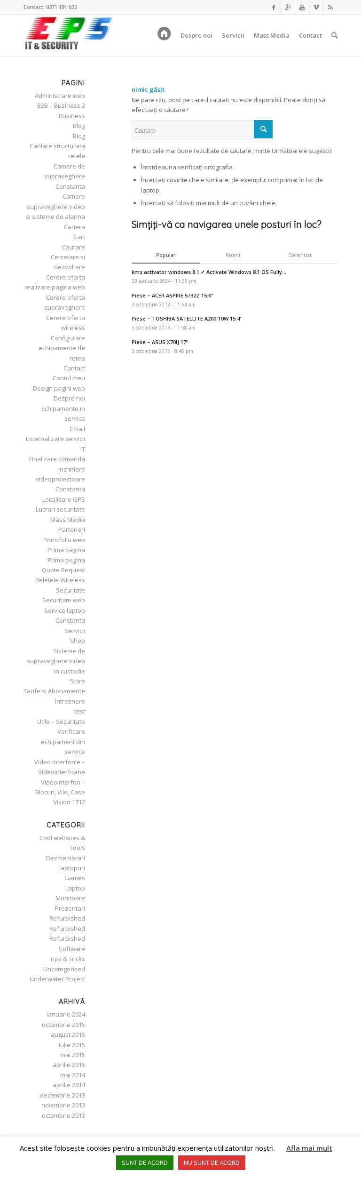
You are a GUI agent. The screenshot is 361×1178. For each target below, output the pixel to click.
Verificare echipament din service (63, 741)
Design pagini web (59, 388)
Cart (79, 236)
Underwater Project (57, 979)
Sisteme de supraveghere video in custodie (56, 661)
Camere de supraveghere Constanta (64, 176)
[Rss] (330, 7)
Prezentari (70, 908)
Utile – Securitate (61, 721)
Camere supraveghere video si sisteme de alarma (55, 206)
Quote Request (63, 570)
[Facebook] (274, 7)
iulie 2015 (72, 1045)
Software (72, 949)
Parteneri (71, 529)
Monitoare (70, 898)
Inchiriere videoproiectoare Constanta (60, 479)
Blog (79, 125)
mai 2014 (72, 1075)
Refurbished (67, 918)
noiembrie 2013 (63, 1105)
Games (74, 877)
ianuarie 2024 (66, 1014)
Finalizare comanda (57, 459)
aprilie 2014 (69, 1085)
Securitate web (63, 600)
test (79, 711)
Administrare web (60, 95)
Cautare (73, 247)
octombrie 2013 (63, 1115)
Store (77, 681)
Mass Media (67, 519)
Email (77, 429)
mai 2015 (72, 1054)
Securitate (70, 590)
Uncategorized (64, 969)
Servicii (75, 630)
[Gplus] (288, 7)
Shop (77, 640)
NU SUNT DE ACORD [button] (212, 1162)
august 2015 (68, 1034)
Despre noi (69, 398)
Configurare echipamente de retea (62, 348)
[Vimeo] (316, 7)
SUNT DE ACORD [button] (145, 1162)
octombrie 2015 (63, 1024)
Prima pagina (66, 549)
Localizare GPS (63, 499)
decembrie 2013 (62, 1095)
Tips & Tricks (67, 958)
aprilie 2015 (69, 1064)
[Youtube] (302, 7)
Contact (74, 368)
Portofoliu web (64, 540)
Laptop (75, 888)
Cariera (74, 227)
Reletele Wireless (60, 580)
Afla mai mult (309, 1148)
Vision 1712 (69, 802)
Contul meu (69, 378)
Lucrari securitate (60, 509)
